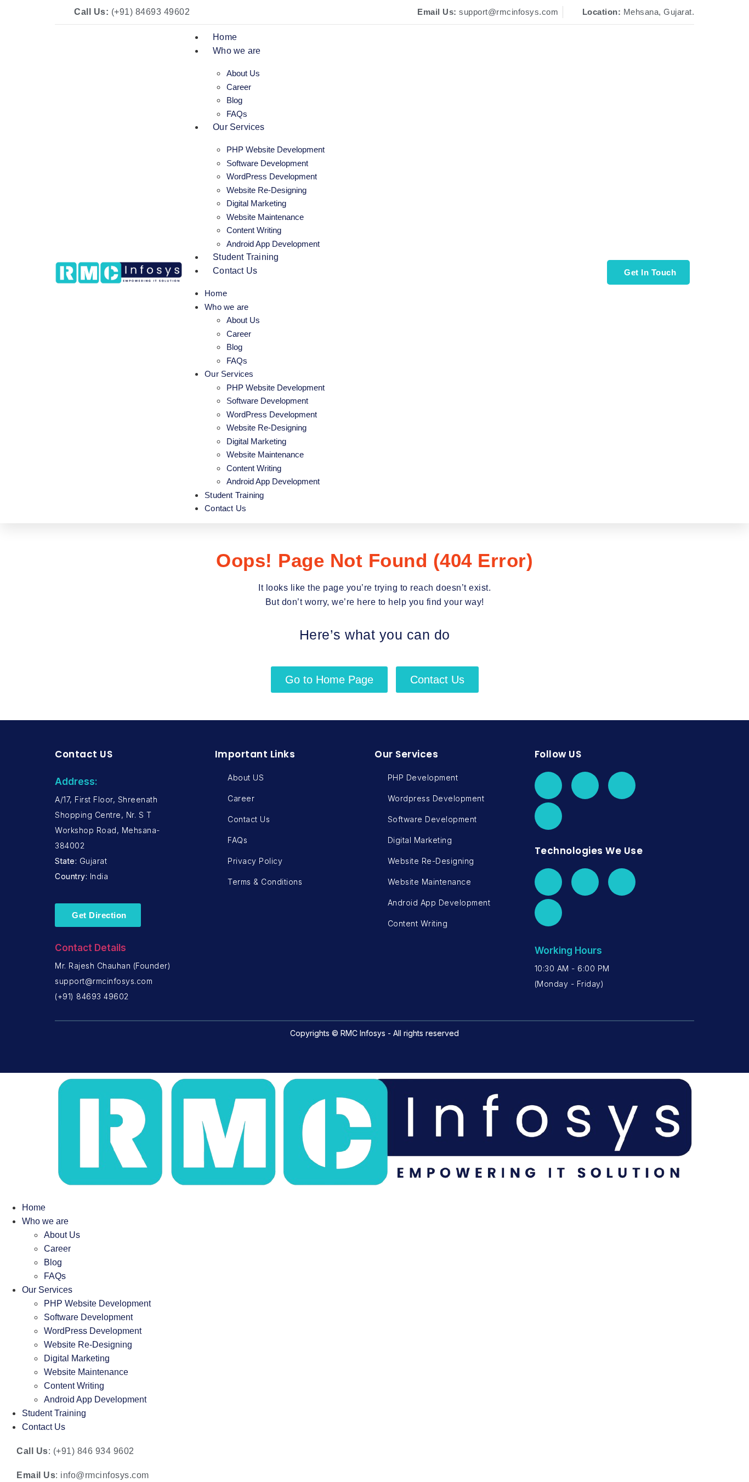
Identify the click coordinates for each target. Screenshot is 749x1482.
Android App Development (273, 243)
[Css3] (548, 912)
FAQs (236, 113)
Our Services (238, 127)
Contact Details (90, 947)
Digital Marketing (256, 203)
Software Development (267, 163)
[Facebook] (548, 785)
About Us (243, 73)
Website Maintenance (265, 217)
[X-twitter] (585, 785)
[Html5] (621, 882)
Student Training (246, 257)
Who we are (236, 50)
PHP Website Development (275, 149)
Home (225, 37)
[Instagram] (548, 816)
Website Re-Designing (266, 190)
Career (238, 87)
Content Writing (253, 230)
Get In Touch (650, 272)
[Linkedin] (621, 785)
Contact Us (235, 270)
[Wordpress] (585, 882)
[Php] (548, 882)
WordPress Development (271, 176)
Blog (234, 100)
